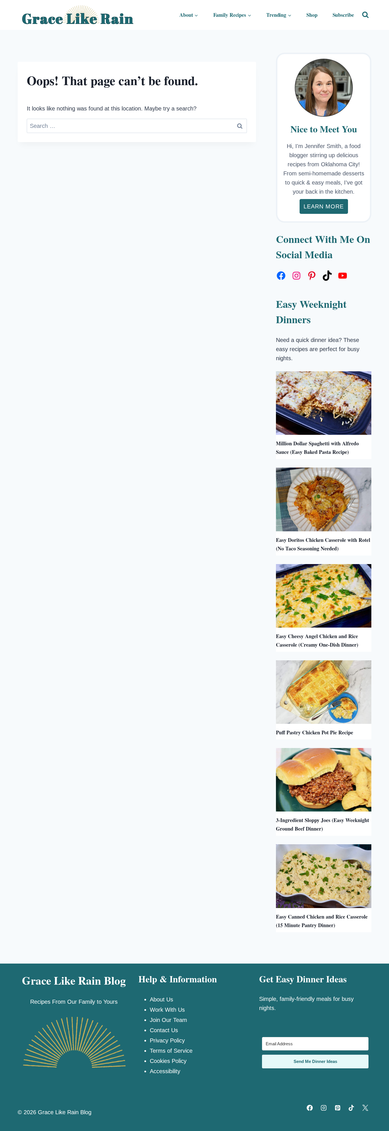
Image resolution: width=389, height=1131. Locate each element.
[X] (365, 1108)
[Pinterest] (337, 1108)
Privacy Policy (167, 1040)
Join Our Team (168, 1020)
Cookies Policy (168, 1061)
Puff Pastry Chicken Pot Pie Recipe (314, 732)
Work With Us (167, 1010)
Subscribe (343, 15)
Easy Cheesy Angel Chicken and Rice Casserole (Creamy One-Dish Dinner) (317, 640)
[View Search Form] (365, 15)
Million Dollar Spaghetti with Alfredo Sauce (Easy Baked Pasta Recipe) (317, 448)
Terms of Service (171, 1051)
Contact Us (164, 1030)
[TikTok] (351, 1108)
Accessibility (165, 1071)
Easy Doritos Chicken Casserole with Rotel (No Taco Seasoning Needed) (323, 544)
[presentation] (323, 403)
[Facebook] (310, 1108)
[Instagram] (323, 1108)
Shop (312, 15)
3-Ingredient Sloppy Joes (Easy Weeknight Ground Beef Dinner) (322, 824)
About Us (161, 999)
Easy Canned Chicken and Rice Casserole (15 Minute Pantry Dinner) (322, 921)
